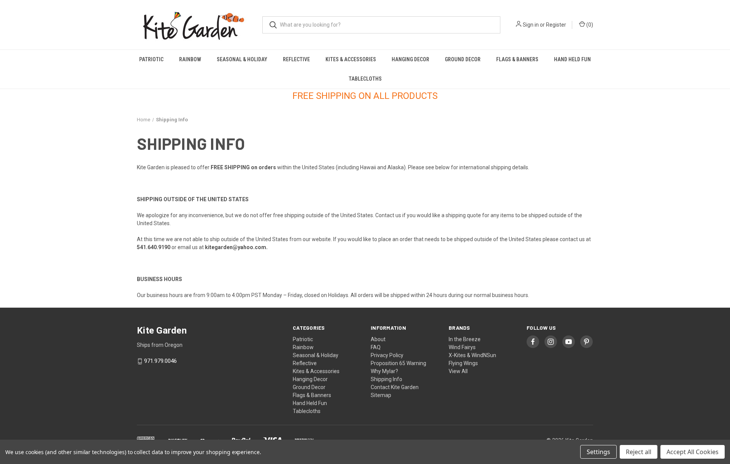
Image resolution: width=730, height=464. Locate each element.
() (589, 25)
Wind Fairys (462, 347)
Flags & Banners (517, 59)
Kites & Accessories (350, 59)
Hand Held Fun (572, 59)
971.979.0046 (160, 361)
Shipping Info (386, 379)
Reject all (638, 452)
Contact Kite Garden (395, 387)
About (378, 339)
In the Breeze (465, 339)
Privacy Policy (387, 355)
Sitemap (381, 395)
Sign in (531, 25)
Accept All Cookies (693, 452)
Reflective (296, 59)
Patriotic (151, 59)
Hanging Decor (410, 59)
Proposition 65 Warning (398, 363)
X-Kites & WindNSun (472, 355)
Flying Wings (463, 363)
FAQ (376, 347)
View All (458, 371)
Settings (598, 452)
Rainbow (190, 59)
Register (556, 25)
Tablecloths (365, 79)
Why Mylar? (384, 371)
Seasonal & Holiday (242, 59)
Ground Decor (463, 59)
